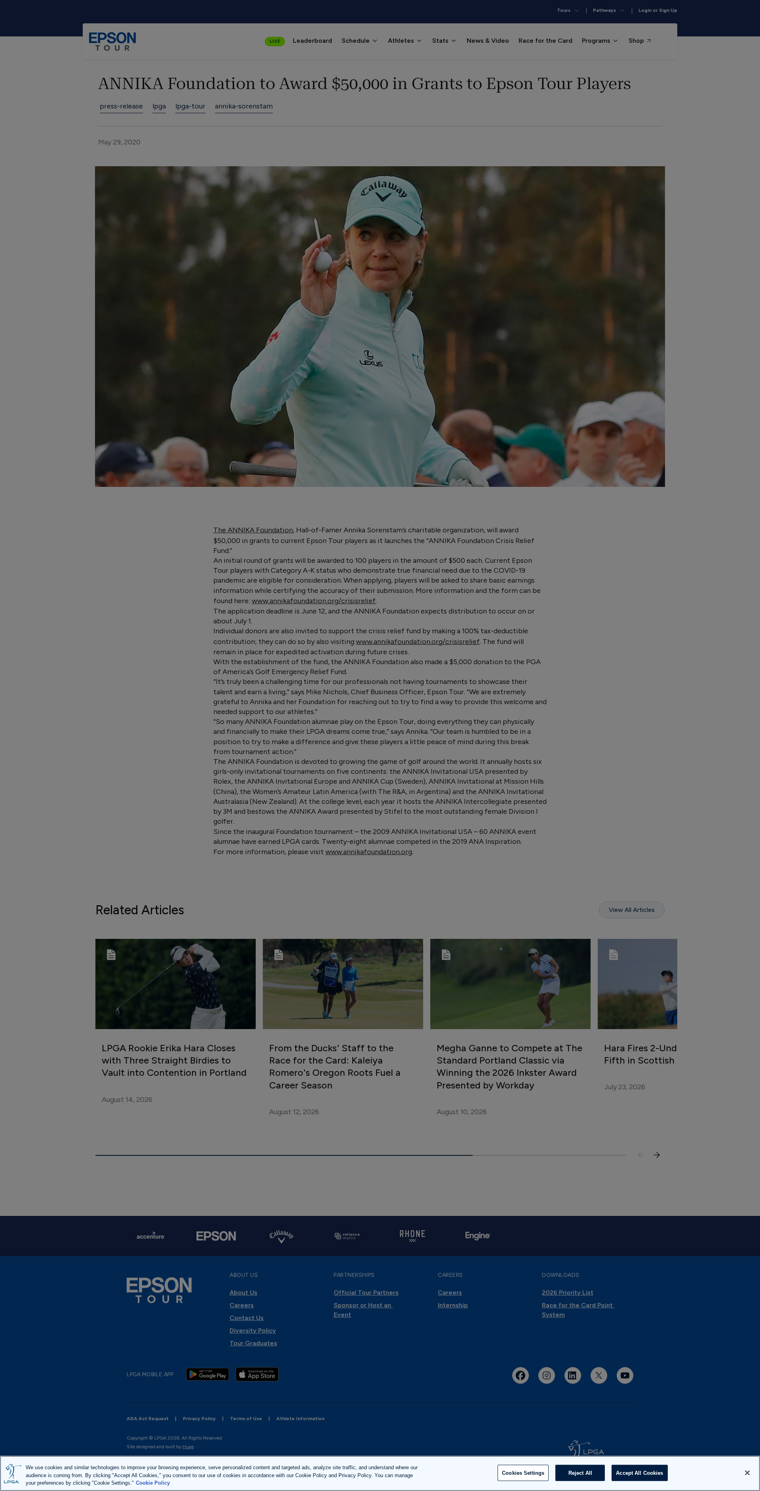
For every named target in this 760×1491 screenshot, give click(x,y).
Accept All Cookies (639, 1473)
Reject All (580, 1473)
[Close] (747, 1473)
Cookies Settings (523, 1473)
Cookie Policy (153, 1483)
